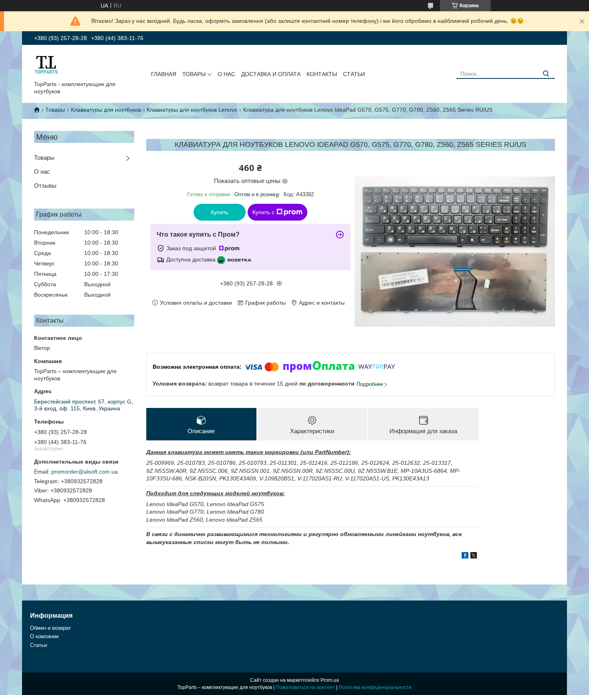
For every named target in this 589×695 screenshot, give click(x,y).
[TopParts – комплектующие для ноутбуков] (46, 64)
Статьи (354, 74)
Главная (163, 74)
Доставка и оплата (271, 74)
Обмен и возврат (50, 628)
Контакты (322, 74)
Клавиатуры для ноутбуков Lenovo (192, 109)
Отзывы (45, 185)
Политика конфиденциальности (375, 687)
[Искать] (546, 74)
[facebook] (465, 556)
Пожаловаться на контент (305, 687)
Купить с (263, 212)
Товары (194, 74)
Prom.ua (330, 680)
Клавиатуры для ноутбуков (106, 109)
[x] (473, 556)
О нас (226, 74)
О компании (44, 636)
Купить (219, 212)
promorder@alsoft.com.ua (84, 471)
